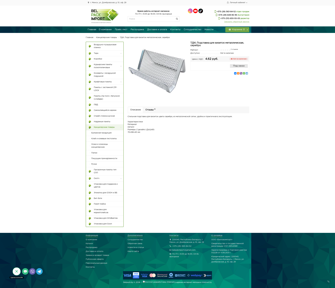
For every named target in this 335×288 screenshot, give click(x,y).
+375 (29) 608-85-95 (227, 15)
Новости (209, 30)
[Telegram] (247, 73)
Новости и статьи (136, 247)
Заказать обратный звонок (236, 22)
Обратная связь (135, 243)
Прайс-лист (121, 30)
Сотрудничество (192, 30)
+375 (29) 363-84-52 (226, 11)
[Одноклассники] (238, 73)
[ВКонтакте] (235, 73)
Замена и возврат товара (97, 255)
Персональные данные (96, 263)
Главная (92, 30)
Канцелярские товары (106, 37)
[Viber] (241, 73)
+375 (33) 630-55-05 (230, 18)
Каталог (89, 243)
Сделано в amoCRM (17, 277)
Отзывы (150, 109)
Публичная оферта (95, 259)
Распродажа (137, 30)
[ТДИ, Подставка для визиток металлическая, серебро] (157, 71)
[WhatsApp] (244, 73)
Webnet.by (207, 282)
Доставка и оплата (157, 30)
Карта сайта (133, 251)
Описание (135, 110)
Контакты (175, 30)
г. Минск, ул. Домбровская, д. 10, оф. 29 (108, 2)
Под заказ (239, 66)
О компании (105, 30)
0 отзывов (234, 49)
